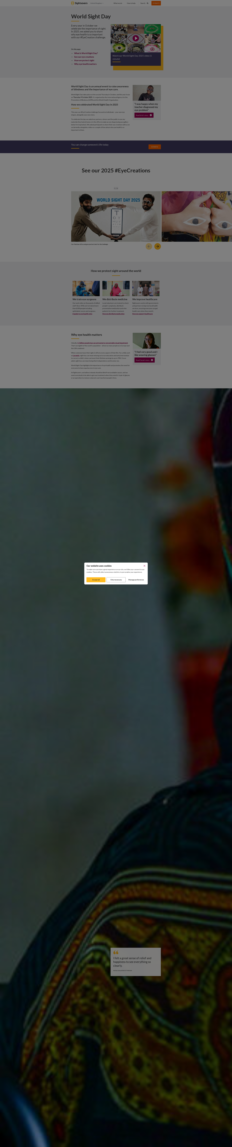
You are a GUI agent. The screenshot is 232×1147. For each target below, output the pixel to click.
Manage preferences (136, 580)
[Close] (144, 566)
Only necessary (116, 580)
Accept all (96, 580)
